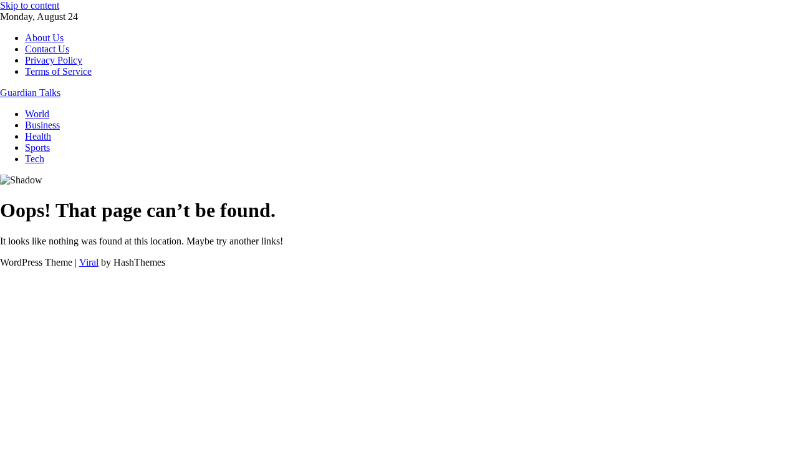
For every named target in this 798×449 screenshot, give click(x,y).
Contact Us (47, 49)
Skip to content (29, 5)
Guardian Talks (30, 92)
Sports (37, 147)
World (37, 114)
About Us (44, 37)
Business (42, 125)
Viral (89, 262)
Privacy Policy (53, 60)
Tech (34, 158)
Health (38, 136)
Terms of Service (58, 71)
